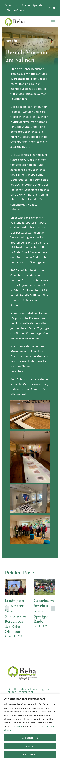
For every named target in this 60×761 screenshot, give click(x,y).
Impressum (17, 726)
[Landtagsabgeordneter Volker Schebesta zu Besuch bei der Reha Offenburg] (15, 580)
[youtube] (54, 8)
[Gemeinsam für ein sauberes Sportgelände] (44, 580)
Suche (26, 5)
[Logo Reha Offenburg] (27, 21)
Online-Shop (15, 10)
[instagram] (49, 8)
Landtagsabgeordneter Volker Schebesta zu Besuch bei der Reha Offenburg (15, 616)
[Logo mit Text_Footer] (22, 667)
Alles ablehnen (30, 754)
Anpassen (30, 746)
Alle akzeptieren (30, 737)
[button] (7, 608)
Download (11, 5)
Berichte (12, 40)
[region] (30, 727)
